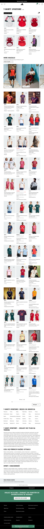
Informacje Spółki (7, 523)
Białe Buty (24, 411)
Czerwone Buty (24, 421)
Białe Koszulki (18, 412)
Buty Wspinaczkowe (32, 423)
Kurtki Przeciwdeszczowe (20, 423)
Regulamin (18, 520)
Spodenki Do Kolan (12, 423)
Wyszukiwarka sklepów (20, 511)
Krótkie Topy (6, 418)
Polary (36, 411)
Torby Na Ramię (24, 423)
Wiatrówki (12, 421)
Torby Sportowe (12, 412)
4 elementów (25, 86)
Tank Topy (6, 423)
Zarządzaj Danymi (19, 517)
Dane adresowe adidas (20, 508)
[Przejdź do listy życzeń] (4, 4)
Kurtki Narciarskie (24, 416)
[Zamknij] (13, 526)
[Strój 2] (30, 76)
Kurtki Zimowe (30, 416)
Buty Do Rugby (30, 412)
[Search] (39, 4)
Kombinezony (6, 414)
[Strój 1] (12, 76)
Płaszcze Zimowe (5, 412)
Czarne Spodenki (37, 418)
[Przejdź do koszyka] (42, 4)
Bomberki (6, 421)
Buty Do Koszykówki (37, 416)
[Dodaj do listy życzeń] (14, 17)
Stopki (17, 421)
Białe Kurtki (37, 414)
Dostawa (5, 505)
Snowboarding (13, 416)
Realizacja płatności (31, 508)
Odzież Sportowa (24, 414)
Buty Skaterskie (31, 414)
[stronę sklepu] (22, 4)
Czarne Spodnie (17, 414)
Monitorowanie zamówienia (33, 505)
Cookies (29, 517)
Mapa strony (6, 508)
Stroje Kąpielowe (12, 414)
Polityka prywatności (7, 520)
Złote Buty (18, 418)
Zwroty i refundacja (19, 505)
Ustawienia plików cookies (8, 517)
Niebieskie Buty (18, 416)
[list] (20, 13)
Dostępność (30, 520)
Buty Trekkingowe (31, 418)
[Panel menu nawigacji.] (1, 4)
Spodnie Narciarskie (24, 418)
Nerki (5, 416)
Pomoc (5, 511)
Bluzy (11, 418)
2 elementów (7, 86)
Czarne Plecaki (30, 421)
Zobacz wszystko (7, 61)
